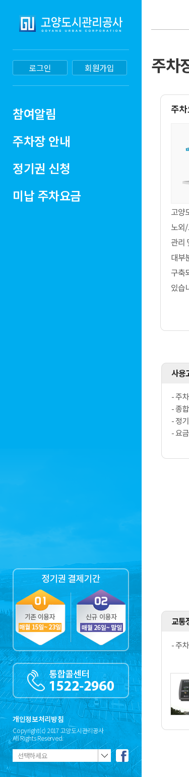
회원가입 (99, 68)
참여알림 (34, 113)
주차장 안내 (41, 141)
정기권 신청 (41, 168)
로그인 (40, 68)
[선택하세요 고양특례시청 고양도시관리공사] (62, 755)
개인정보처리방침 (38, 719)
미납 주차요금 (47, 195)
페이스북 (122, 755)
